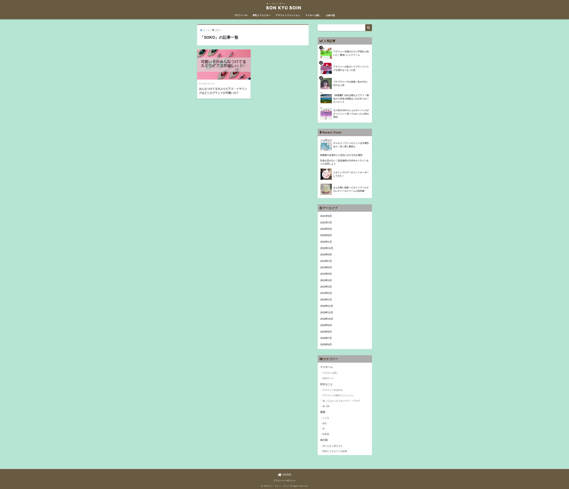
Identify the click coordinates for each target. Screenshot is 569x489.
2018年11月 (326, 312)
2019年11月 (326, 248)
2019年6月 (326, 267)
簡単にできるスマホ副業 (335, 451)
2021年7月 (326, 222)
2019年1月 (326, 299)
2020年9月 (326, 229)
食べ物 (326, 406)
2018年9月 (326, 325)
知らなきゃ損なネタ (333, 446)
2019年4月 (326, 280)
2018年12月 (326, 306)
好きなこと (326, 384)
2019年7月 (326, 261)
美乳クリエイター (261, 15)
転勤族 (326, 434)
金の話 (324, 439)
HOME (286, 474)
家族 (322, 412)
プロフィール (240, 15)
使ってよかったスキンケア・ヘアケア (341, 401)
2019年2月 (326, 293)
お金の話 (330, 15)
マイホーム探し (313, 15)
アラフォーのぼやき (333, 390)
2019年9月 (326, 254)
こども (326, 418)
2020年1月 (326, 241)
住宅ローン (328, 378)
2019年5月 (326, 273)
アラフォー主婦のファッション (338, 395)
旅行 (325, 423)
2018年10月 (326, 318)
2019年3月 (326, 286)
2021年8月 (326, 216)
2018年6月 (326, 344)
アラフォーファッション (288, 15)
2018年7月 (326, 338)
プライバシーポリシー (284, 480)
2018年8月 (326, 331)
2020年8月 (326, 235)
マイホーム (326, 367)
